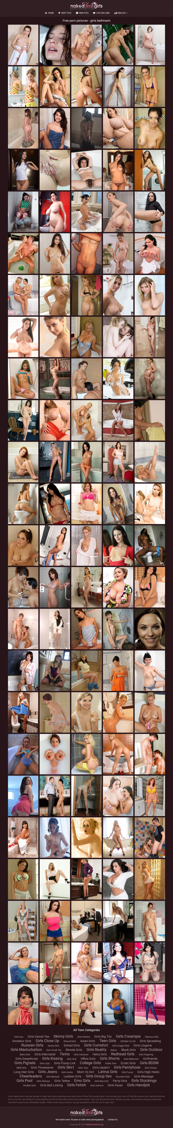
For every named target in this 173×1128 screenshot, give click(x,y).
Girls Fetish (76, 1085)
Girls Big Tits (103, 1036)
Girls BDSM (149, 1063)
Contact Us (113, 1119)
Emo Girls (82, 1080)
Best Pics (66, 13)
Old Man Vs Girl (128, 1041)
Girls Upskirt (101, 1067)
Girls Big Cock (102, 1081)
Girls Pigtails (24, 1063)
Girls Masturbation (26, 1049)
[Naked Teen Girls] (86, 6)
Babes (114, 1050)
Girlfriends (150, 1058)
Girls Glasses (43, 1081)
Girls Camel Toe (38, 1036)
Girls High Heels (148, 1072)
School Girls (72, 1045)
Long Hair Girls (24, 1072)
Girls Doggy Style (120, 1045)
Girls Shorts (110, 1058)
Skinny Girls (63, 1036)
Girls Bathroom (131, 1059)
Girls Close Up (47, 1040)
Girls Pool (24, 1080)
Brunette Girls (123, 1076)
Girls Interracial (45, 1054)
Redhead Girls (122, 1054)
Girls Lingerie (143, 1045)
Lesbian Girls (72, 1076)
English (121, 13)
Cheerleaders (31, 1076)
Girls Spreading (150, 1041)
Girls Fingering (146, 1054)
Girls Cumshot (96, 1045)
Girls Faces (115, 1085)
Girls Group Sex (99, 1076)
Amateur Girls (21, 1041)
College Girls (90, 1063)
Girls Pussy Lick (64, 1063)
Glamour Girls (152, 1036)
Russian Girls (32, 1045)
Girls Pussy (127, 1072)
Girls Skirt (66, 1067)
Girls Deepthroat (26, 1058)
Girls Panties (83, 1036)
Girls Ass (18, 1036)
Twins (65, 1054)
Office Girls (88, 1058)
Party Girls (120, 1081)
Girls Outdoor (151, 1049)
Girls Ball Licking (51, 1085)
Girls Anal (71, 1059)
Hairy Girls (100, 1054)
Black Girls (128, 1050)
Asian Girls (87, 1041)
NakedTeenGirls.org (94, 1124)
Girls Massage (143, 1076)
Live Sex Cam (102, 13)
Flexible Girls (29, 1085)
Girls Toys (83, 1067)
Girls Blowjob (52, 1076)
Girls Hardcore (81, 1054)
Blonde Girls (74, 1050)
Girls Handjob (138, 1085)
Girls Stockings (144, 1080)
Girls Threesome (42, 1067)
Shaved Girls (69, 1041)
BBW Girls (21, 1067)
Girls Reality (96, 1049)
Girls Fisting (150, 1067)
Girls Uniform (96, 1085)
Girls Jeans (47, 1071)
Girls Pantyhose (127, 1067)
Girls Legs (45, 1063)
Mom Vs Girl (85, 1072)
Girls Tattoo (62, 1081)
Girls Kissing (52, 1058)
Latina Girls (107, 1071)
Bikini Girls (25, 1054)
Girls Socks (67, 1072)
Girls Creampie (128, 1036)
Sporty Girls (53, 1045)
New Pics (83, 13)
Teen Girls (107, 1040)
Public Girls (111, 1063)
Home (51, 13)
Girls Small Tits (53, 1050)
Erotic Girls (128, 1063)
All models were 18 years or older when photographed (80, 1119)
